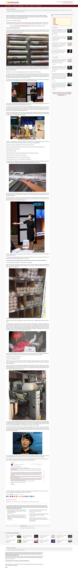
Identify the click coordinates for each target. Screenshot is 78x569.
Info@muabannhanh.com (10, 564)
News (6, 567)
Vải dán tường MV (24, 501)
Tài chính (26, 5)
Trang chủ (8, 9)
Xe (72, 1)
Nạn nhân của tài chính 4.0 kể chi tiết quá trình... (28, 541)
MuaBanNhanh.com (23, 525)
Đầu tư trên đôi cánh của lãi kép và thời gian (10, 541)
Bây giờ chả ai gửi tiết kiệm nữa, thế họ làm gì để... (44, 541)
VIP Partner (56, 24)
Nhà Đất (70, 1)
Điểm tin (9, 5)
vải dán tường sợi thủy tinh (33, 501)
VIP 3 (55, 20)
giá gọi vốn (11, 501)
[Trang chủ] (6, 6)
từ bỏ (19, 501)
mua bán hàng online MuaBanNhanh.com (21, 25)
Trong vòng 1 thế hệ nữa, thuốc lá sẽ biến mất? (62, 541)
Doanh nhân (32, 5)
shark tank (15, 501)
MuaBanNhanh (66, 1)
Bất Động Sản (21, 5)
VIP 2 (55, 19)
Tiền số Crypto (38, 5)
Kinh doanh (15, 5)
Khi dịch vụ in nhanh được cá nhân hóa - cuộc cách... (11, 536)
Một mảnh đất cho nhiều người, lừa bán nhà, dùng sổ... (62, 536)
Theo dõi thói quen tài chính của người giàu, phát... (44, 536)
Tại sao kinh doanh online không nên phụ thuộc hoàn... (27, 536)
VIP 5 (55, 23)
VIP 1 (55, 18)
